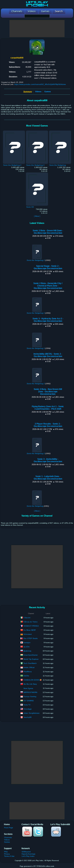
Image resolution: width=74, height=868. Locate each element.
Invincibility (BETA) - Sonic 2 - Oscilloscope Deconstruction (48, 355)
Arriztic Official (28, 667)
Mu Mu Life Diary (30, 684)
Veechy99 (27, 717)
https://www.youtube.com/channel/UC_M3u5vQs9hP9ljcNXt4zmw (40, 84)
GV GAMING (29, 700)
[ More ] (37, 216)
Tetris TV (27, 705)
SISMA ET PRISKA (31, 626)
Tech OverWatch (30, 663)
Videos (38, 91)
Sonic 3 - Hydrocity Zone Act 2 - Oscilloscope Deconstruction (48, 319)
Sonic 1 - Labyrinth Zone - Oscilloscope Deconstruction (48, 477)
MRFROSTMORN (30, 692)
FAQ (6, 852)
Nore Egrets (28, 688)
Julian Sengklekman (32, 713)
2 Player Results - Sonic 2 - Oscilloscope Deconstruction (48, 425)
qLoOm (26, 646)
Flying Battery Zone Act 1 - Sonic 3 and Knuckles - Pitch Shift (48, 407)
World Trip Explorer (31, 659)
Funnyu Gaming (30, 696)
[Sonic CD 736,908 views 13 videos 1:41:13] (37, 173)
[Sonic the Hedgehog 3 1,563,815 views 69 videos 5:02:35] (37, 131)
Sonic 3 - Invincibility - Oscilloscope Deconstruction (48, 460)
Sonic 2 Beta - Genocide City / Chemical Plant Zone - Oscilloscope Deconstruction (47, 285)
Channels (8, 837)
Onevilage (28, 709)
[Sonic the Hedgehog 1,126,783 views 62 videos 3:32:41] (60, 131)
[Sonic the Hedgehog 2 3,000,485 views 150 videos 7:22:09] (13, 131)
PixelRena (28, 671)
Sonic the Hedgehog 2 (36, 260)
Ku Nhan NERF (30, 630)
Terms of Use (9, 856)
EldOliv (26, 676)
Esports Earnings (28, 854)
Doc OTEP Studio (31, 638)
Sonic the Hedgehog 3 (36, 348)
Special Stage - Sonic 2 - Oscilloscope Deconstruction (48, 267)
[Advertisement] (37, 28)
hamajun (27, 642)
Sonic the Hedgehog (35, 506)
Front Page (8, 828)
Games (47, 91)
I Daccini (27, 617)
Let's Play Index (28, 856)
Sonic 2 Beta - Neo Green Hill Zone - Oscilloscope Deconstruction (48, 391)
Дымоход (27, 651)
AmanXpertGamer (30, 655)
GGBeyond (26, 852)
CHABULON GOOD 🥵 (33, 680)
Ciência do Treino (31, 622)
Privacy (7, 854)
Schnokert (28, 634)
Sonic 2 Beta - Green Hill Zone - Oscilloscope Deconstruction (48, 231)
